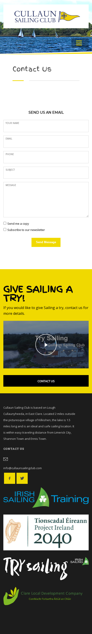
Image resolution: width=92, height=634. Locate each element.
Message (11, 185)
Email (9, 138)
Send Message (46, 242)
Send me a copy (18, 224)
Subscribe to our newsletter (26, 230)
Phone (10, 154)
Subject (10, 169)
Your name (12, 123)
